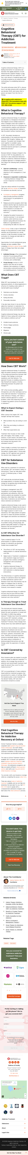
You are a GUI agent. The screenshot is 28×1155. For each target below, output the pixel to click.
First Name (6, 1017)
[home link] (1, 18)
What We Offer (14, 721)
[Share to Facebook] (14, 818)
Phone (5, 1030)
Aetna (16, 850)
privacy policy (18, 1038)
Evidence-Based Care (8, 47)
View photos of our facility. (15, 854)
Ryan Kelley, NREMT (15, 56)
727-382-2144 (20, 8)
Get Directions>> (14, 1075)
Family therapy (5, 228)
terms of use (10, 1038)
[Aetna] (7, 967)
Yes (9, 809)
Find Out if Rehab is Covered (7, 8)
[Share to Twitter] (10, 818)
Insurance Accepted (21, 47)
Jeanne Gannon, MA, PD (14, 53)
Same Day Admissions (9, 50)
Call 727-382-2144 (14, 358)
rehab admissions (15, 790)
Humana (22, 850)
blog (18, 1062)
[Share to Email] (17, 818)
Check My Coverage (14, 996)
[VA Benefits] (20, 984)
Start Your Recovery (14, 865)
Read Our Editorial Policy (13, 890)
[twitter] (12, 1062)
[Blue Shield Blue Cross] (20, 975)
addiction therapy (13, 188)
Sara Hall (11, 55)
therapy (16, 18)
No (21, 809)
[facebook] (10, 1062)
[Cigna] (20, 967)
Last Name (6, 1024)
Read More (20, 888)
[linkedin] (15, 1062)
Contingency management (11, 194)
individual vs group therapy (15, 246)
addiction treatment (8, 18)
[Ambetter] (7, 975)
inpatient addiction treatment (13, 761)
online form (23, 777)
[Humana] (7, 984)
